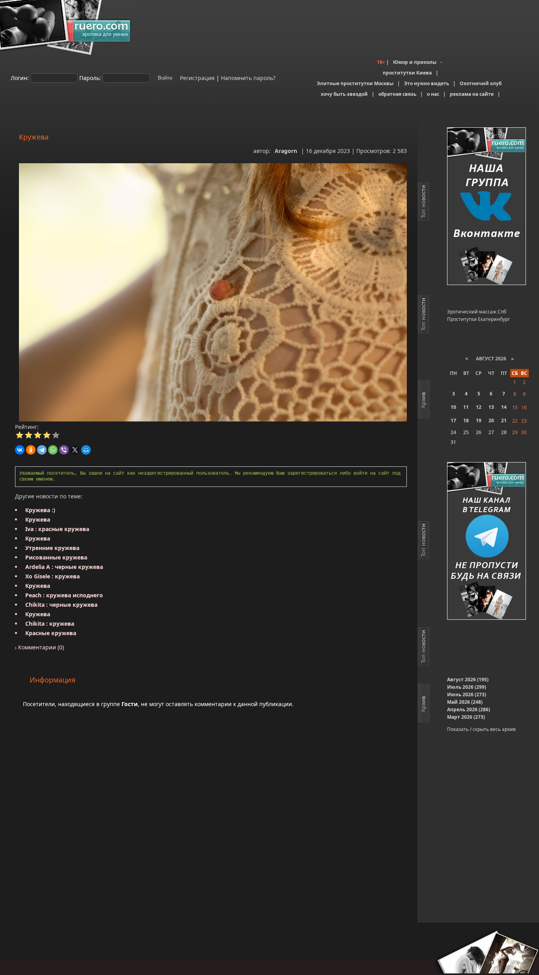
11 (466, 407)
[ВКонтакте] (19, 450)
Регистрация (196, 77)
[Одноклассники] (31, 450)
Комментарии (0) (40, 647)
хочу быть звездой (344, 94)
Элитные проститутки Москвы (355, 83)
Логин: (20, 77)
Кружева (37, 519)
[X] (75, 450)
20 (491, 420)
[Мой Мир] (86, 450)
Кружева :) (40, 510)
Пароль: (90, 77)
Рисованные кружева (56, 557)
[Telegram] (42, 450)
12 (478, 407)
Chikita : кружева (49, 623)
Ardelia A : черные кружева (64, 566)
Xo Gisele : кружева (52, 576)
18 (466, 420)
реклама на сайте (472, 94)
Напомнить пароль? (248, 77)
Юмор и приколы (414, 62)
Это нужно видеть (426, 83)
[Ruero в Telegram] (486, 541)
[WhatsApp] (53, 450)
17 (453, 420)
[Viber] (64, 450)
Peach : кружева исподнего (64, 595)
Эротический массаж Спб (476, 311)
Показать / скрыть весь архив (481, 729)
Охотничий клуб (481, 83)
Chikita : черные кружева (61, 604)
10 (453, 407)
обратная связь (397, 94)
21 (504, 420)
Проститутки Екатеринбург (478, 319)
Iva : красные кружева (57, 529)
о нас (433, 94)
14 (504, 407)
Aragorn (286, 151)
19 (478, 420)
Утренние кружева (52, 548)
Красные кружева (50, 633)
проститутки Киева (407, 72)
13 (491, 407)
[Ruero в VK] (486, 206)
